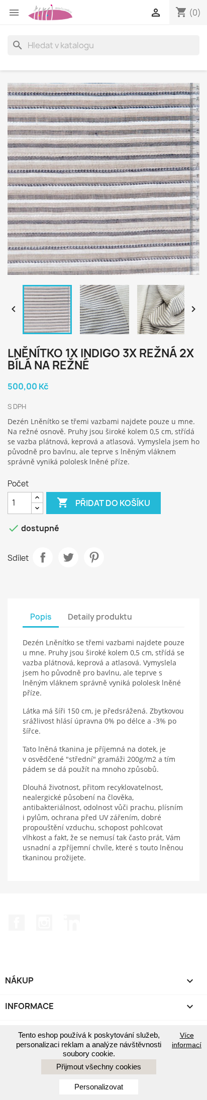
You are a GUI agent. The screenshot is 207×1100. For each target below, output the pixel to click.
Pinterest (94, 557)
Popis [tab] (40, 617)
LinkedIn (72, 923)
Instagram (44, 923)
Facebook (17, 923)
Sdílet (43, 557)
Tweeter (68, 557)
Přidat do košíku (103, 502)
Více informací (186, 1039)
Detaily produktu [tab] (100, 617)
